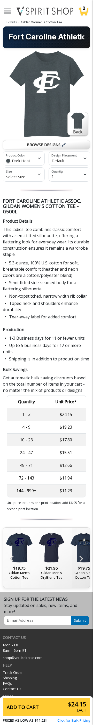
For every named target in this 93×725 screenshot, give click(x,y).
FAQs (7, 683)
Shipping (10, 677)
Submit (80, 620)
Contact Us (12, 688)
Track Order (13, 672)
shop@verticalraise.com (23, 657)
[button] (8, 11)
